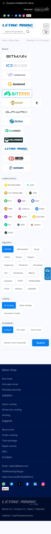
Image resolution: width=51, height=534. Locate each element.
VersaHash (38, 265)
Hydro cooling (9, 404)
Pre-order (21, 330)
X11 (5, 273)
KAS (32, 185)
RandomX (23, 265)
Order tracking (9, 435)
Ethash (19, 257)
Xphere (37, 225)
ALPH (24, 217)
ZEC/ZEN (40, 217)
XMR (10, 209)
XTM (35, 193)
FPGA (6, 289)
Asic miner (7, 378)
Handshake (18, 273)
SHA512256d (34, 281)
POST (20, 281)
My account (8, 429)
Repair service (9, 445)
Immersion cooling (11, 409)
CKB (37, 201)
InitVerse (26, 209)
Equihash (8, 281)
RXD (23, 225)
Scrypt (36, 249)
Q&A (4, 451)
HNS (10, 217)
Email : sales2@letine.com (15, 465)
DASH (41, 209)
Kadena (30, 257)
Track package (9, 440)
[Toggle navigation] (46, 26)
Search (40, 342)
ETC (10, 201)
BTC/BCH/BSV (14, 185)
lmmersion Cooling (12, 313)
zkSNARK (32, 289)
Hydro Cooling (25, 305)
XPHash (18, 289)
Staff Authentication (23, 515)
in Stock (7, 330)
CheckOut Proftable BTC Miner (20, 3)
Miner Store (14, 40)
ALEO (10, 233)
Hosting (6, 415)
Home (4, 40)
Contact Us (19, 508)
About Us (7, 508)
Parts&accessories (11, 389)
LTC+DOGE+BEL (15, 193)
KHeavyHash (22, 249)
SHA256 (7, 249)
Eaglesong (8, 265)
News (30, 508)
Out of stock (36, 330)
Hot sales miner (10, 384)
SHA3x (7, 257)
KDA (23, 201)
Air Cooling (9, 305)
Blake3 (32, 273)
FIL (9, 225)
